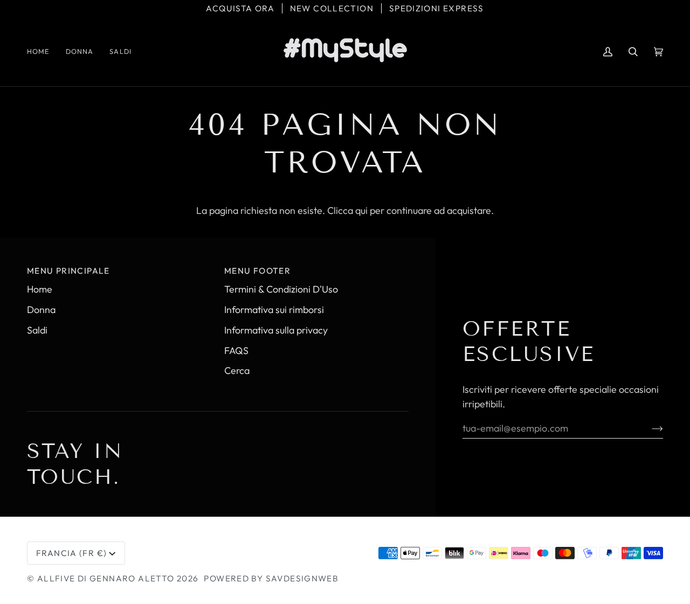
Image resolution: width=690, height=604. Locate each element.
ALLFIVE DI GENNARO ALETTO (106, 578)
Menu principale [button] (68, 271)
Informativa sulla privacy (276, 330)
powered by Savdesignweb (271, 578)
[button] (80, 51)
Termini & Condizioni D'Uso (281, 289)
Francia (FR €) (71, 553)
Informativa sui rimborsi (274, 309)
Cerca (237, 370)
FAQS (236, 350)
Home (39, 289)
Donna (41, 309)
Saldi (37, 330)
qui (361, 210)
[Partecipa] (648, 427)
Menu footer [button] (257, 271)
